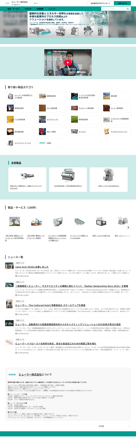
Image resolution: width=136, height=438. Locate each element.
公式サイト (17, 5)
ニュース (51, 8)
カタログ (28, 8)
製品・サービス (14, 8)
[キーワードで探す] (128, 8)
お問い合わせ (122, 3)
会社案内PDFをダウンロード (100, 3)
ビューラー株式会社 (30, 374)
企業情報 (40, 8)
